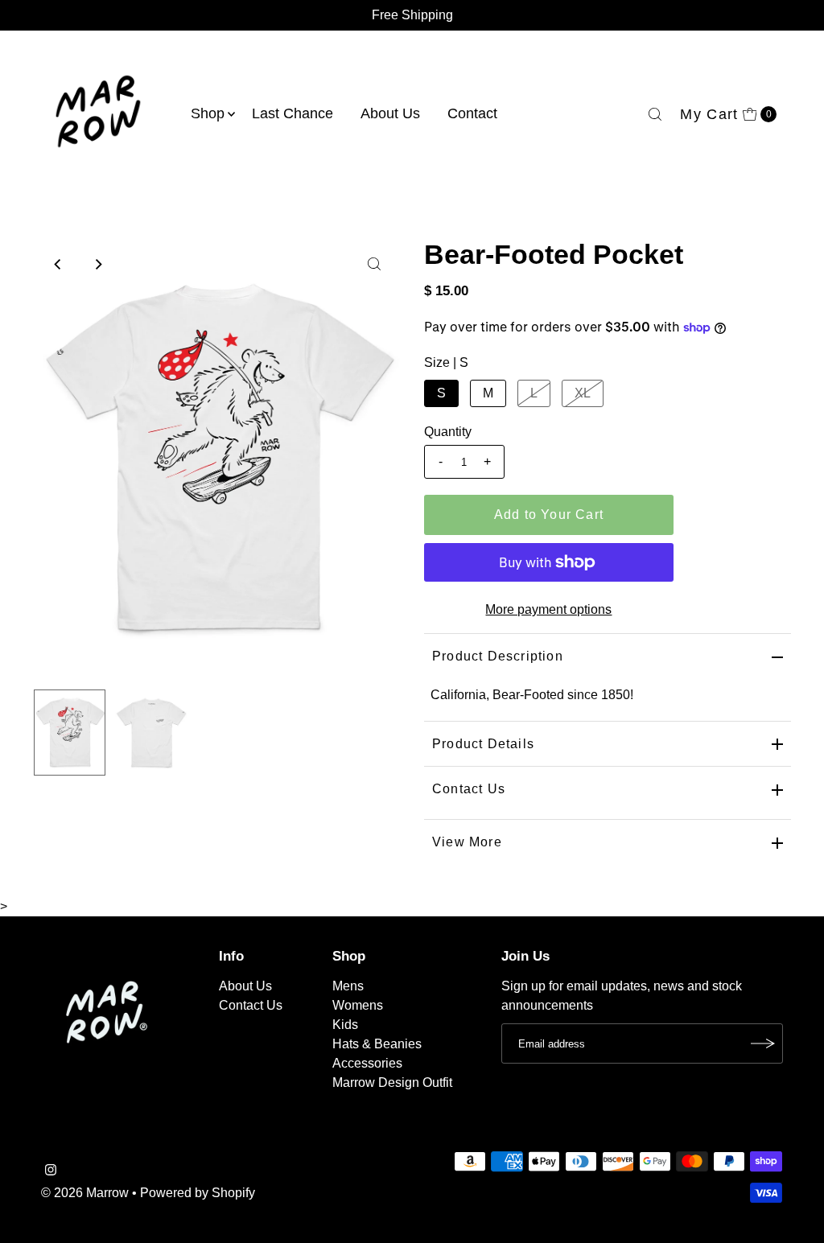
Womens (357, 1005)
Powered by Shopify (197, 1193)
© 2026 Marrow (85, 1193)
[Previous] (58, 264)
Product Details (483, 744)
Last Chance (292, 113)
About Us (390, 113)
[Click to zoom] (374, 264)
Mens (348, 986)
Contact (472, 113)
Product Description (497, 656)
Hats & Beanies (377, 1044)
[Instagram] (50, 1171)
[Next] (98, 264)
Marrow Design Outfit (392, 1082)
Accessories (367, 1063)
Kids (345, 1024)
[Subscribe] (763, 1043)
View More (467, 842)
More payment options (548, 609)
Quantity (448, 431)
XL (583, 393)
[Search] (655, 114)
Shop (208, 113)
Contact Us (468, 789)
